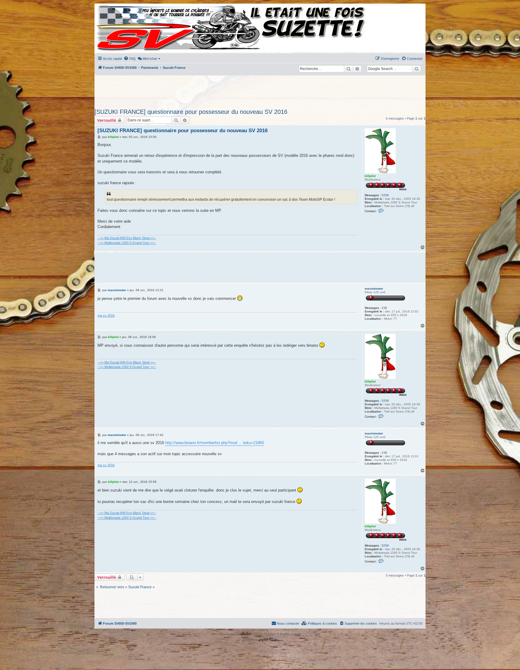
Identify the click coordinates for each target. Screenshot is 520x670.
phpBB (246, 634)
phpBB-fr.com (268, 639)
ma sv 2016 (106, 315)
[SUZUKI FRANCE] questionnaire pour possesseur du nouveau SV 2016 (190, 111)
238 (384, 307)
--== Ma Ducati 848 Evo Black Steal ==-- (127, 238)
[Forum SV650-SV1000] (122, 27)
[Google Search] (416, 68)
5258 (385, 195)
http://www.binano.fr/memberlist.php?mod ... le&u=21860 (214, 442)
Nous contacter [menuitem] (288, 623)
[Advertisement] (260, 90)
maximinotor (374, 288)
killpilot (370, 176)
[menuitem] (130, 58)
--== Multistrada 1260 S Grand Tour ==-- (127, 243)
